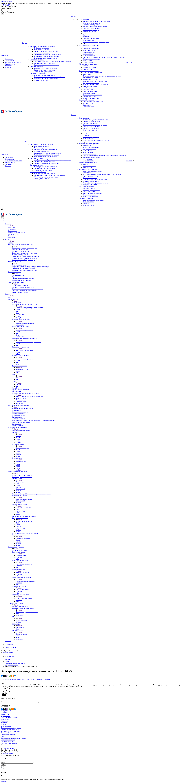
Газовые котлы (87, 74)
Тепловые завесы (88, 107)
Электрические (87, 69)
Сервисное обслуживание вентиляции (46, 65)
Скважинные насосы (89, 96)
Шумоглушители (88, 62)
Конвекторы (87, 105)
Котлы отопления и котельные (88, 71)
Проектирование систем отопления (45, 68)
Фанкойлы (86, 36)
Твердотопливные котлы (91, 83)
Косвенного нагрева (89, 67)
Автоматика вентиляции (91, 48)
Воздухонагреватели (89, 50)
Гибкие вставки (88, 54)
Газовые (85, 66)
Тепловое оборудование (86, 100)
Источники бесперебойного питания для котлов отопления (102, 76)
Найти (3, 764)
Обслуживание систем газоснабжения (46, 78)
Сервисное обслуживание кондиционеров (47, 54)
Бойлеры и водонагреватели (88, 64)
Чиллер (85, 35)
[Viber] (7, 676)
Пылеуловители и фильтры (91, 59)
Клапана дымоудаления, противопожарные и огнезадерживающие (104, 57)
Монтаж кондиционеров (41, 53)
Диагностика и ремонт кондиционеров (46, 56)
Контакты (129, 62)
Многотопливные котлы (90, 77)
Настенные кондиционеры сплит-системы (96, 21)
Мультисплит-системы (90, 31)
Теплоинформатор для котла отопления (95, 84)
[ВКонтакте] (2, 676)
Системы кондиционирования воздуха (42, 46)
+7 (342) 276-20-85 (8, 5)
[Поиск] (2, 14)
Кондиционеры (84, 19)
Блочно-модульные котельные (92, 72)
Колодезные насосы (89, 93)
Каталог (73, 16)
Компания (4, 55)
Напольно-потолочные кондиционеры (95, 26)
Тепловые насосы (88, 40)
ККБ (84, 33)
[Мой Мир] (15, 676)
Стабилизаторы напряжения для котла (95, 81)
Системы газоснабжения (38, 73)
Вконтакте (10, 656)
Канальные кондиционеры (91, 28)
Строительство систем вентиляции (45, 63)
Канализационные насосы (91, 91)
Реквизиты (8, 66)
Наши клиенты (10, 64)
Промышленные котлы (90, 79)
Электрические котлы (90, 86)
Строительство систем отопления (44, 70)
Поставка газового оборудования (44, 75)
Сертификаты (9, 60)
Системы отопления (36, 66)
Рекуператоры (87, 60)
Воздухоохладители (89, 52)
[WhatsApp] (10, 676)
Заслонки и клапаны (89, 55)
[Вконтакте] (5, 759)
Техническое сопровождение (43, 72)
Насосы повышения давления (92, 95)
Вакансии (8, 67)
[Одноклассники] (12, 676)
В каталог (4, 781)
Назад (12, 225)
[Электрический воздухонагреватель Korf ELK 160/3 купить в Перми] (28, 679)
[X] (4, 676)
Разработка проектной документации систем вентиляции (52, 61)
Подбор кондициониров (41, 48)
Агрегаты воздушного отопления (93, 101)
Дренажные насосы (89, 89)
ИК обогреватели (88, 103)
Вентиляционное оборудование (89, 45)
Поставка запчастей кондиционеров (45, 58)
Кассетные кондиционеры (91, 25)
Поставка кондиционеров (42, 49)
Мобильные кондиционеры (91, 23)
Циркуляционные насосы (91, 98)
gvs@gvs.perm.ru (8, 652)
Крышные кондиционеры (91, 38)
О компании (9, 59)
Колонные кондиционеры (91, 30)
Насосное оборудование (86, 88)
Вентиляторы (87, 47)
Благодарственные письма (13, 62)
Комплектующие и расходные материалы (96, 42)
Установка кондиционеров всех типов (46, 51)
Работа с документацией (41, 80)
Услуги (24, 43)
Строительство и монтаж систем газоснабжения (49, 77)
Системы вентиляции (37, 60)
